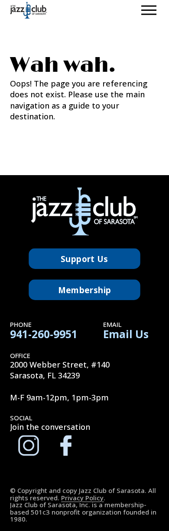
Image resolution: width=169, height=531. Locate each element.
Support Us (84, 258)
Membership (84, 290)
